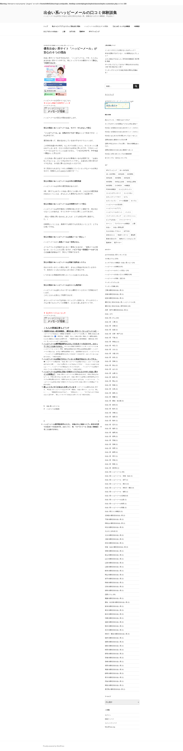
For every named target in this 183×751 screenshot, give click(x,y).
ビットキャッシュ (130, 216)
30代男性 (118, 178)
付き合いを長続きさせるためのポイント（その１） (122, 132)
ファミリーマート (125, 220)
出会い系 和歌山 (111, 341)
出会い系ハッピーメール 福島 (115, 491)
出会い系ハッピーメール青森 (114, 507)
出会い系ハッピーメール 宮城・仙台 (117, 476)
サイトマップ (109, 94)
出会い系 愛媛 (110, 397)
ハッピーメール (49, 105)
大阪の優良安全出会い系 (113, 539)
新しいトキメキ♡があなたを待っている (59, 387)
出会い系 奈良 (110, 357)
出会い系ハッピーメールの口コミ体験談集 (80, 12)
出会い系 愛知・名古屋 (113, 401)
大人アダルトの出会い (50, 31)
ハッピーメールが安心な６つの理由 (96, 26)
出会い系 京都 (110, 326)
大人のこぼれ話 (110, 531)
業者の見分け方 (111, 239)
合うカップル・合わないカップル (116, 158)
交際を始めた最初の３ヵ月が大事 (116, 140)
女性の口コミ (110, 235)
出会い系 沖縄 (110, 413)
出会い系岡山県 (118, 227)
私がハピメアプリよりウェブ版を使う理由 (66, 26)
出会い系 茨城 (110, 440)
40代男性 (109, 182)
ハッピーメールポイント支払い (115, 270)
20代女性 (121, 174)
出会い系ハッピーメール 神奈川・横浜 (118, 488)
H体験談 (137, 26)
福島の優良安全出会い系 (113, 646)
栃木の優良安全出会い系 (113, 614)
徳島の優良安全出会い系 (113, 590)
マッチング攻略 (110, 286)
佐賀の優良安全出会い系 (113, 298)
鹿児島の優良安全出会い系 (114, 689)
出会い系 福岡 (110, 432)
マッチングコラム (111, 282)
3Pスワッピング (94, 31)
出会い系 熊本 (110, 420)
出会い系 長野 (110, 448)
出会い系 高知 (110, 460)
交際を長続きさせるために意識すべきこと (119, 150)
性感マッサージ (123, 235)
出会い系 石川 (110, 424)
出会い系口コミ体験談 (112, 511)
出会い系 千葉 (110, 337)
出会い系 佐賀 (110, 330)
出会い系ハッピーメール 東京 (115, 484)
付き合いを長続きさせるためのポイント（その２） (122, 128)
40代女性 (127, 178)
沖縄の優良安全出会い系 (113, 618)
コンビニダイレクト (125, 189)
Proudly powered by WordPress (53, 746)
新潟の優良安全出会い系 (113, 606)
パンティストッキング (113, 216)
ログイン (108, 715)
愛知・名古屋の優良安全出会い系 (116, 602)
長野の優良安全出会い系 (113, 665)
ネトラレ (134, 201)
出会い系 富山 (110, 365)
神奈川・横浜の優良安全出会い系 (116, 634)
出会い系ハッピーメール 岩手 (115, 480)
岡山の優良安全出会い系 (113, 575)
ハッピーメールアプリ (113, 208)
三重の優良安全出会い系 (113, 290)
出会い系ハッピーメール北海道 (115, 496)
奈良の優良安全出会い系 (113, 543)
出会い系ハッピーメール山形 (114, 499)
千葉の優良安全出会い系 (113, 519)
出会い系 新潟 (110, 405)
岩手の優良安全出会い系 (113, 578)
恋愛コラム (108, 594)
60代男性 (109, 185)
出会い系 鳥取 (110, 464)
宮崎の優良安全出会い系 (113, 551)
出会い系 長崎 (110, 444)
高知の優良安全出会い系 (113, 681)
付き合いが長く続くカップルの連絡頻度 (118, 154)
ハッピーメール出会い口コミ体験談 (117, 274)
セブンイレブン (111, 201)
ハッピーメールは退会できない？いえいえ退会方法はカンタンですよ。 (71, 359)
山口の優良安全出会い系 (113, 559)
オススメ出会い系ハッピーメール (65, 45)
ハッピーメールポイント (114, 212)
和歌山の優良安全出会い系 (114, 523)
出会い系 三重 (110, 322)
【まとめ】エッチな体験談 (121, 26)
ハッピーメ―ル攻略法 (112, 266)
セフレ (126, 197)
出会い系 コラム (110, 318)
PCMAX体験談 (111, 189)
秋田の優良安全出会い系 (113, 650)
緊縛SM (82, 31)
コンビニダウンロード (113, 193)
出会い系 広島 (110, 389)
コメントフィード (111, 723)
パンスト (128, 212)
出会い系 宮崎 (110, 361)
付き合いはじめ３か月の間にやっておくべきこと (121, 135)
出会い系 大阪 (110, 353)
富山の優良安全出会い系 (113, 555)
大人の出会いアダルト (113, 231)
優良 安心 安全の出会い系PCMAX (116, 306)
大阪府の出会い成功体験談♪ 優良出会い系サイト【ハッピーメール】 (70, 331)
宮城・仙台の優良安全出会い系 (115, 547)
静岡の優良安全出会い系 (113, 673)
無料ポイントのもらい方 (127, 239)
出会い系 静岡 (110, 452)
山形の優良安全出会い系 (113, 563)
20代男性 (130, 174)
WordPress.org (110, 727)
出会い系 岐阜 (110, 377)
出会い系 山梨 (110, 373)
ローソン (109, 223)
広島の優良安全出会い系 (113, 586)
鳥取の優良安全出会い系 (113, 685)
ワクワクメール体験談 (122, 223)
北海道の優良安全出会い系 (114, 515)
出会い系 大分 (110, 349)
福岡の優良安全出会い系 (113, 642)
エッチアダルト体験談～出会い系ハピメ (118, 262)
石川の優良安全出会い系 (113, 630)
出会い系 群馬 (110, 436)
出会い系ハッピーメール (53, 406)
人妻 (63, 31)
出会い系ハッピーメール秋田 (114, 503)
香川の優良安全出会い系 (113, 677)
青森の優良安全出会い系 (113, 669)
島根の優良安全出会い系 (113, 582)
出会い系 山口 (110, 369)
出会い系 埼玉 (110, 345)
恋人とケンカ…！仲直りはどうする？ (117, 120)
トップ (45, 26)
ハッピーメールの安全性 (53, 409)
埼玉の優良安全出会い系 (113, 527)
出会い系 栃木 (110, 409)
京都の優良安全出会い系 (113, 294)
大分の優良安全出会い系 (113, 535)
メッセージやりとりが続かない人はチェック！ (120, 50)
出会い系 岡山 (110, 381)
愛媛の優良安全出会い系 (113, 598)
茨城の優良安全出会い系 (113, 657)
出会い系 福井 (110, 428)
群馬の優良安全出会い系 (113, 653)
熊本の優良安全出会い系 (113, 626)
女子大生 (72, 31)
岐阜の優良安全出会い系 (113, 571)
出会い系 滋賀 (110, 416)
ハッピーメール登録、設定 (114, 278)
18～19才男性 (110, 174)
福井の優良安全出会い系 (113, 638)
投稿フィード (109, 719)
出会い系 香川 (110, 456)
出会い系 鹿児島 (111, 468)
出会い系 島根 (110, 385)
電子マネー (117, 242)
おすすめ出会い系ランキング (114, 255)
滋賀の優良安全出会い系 (113, 622)
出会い (108, 227)
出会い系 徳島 (110, 393)
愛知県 (133, 235)
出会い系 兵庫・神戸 (112, 334)
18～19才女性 (124, 170)
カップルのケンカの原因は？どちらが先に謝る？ (121, 124)
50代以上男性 (131, 182)
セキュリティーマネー (113, 197)
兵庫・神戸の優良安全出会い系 (115, 310)
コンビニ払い (128, 193)
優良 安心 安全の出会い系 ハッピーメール (119, 302)
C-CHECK (118, 185)
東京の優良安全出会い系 (113, 610)
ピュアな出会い (111, 220)
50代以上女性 (119, 182)
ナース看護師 (123, 201)
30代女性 (109, 178)
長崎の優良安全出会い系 (113, 661)
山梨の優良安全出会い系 (113, 567)
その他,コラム (109, 258)
